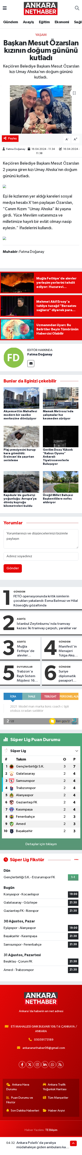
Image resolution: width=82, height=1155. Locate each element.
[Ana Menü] (5, 8)
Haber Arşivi (56, 1110)
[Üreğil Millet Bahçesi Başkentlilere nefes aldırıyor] (61, 482)
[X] (29, 1064)
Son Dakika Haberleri (25, 1110)
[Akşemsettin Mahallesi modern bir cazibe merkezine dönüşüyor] (21, 398)
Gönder (13, 568)
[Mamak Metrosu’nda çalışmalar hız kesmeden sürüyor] (61, 398)
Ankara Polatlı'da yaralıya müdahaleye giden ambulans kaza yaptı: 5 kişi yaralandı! (43, 1147)
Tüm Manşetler (58, 1097)
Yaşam (41, 35)
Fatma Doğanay (15, 149)
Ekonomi (62, 22)
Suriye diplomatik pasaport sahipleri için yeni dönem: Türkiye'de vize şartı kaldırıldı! (68, 676)
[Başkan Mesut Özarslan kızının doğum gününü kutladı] (41, 109)
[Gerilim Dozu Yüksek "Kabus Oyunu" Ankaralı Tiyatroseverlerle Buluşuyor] (61, 436)
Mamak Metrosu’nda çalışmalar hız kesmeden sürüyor (58, 415)
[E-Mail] (30, 363)
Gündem (10, 22)
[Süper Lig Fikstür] (76, 860)
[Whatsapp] (52, 1064)
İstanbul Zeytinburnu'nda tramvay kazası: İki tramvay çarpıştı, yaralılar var (47, 626)
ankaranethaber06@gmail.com (43, 1047)
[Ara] (77, 8)
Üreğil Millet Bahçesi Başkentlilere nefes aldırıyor (58, 499)
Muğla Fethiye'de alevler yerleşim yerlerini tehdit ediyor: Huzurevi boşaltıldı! (25, 651)
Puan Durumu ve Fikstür (19, 1100)
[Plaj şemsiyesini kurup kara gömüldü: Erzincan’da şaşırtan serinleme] (21, 436)
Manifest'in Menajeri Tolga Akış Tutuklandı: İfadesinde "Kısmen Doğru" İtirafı (69, 651)
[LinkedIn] (44, 1064)
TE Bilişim (51, 1130)
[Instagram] (37, 1064)
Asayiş (28, 22)
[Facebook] (22, 1064)
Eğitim (44, 22)
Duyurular (25, 667)
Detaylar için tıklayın (41, 844)
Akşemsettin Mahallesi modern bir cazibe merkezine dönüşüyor (20, 415)
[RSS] (60, 1064)
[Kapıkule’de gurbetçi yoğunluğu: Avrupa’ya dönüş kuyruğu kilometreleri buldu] (21, 482)
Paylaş (12, 138)
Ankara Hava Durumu (17, 1087)
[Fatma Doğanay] (14, 357)
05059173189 (43, 1039)
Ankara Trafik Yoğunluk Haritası (54, 1087)
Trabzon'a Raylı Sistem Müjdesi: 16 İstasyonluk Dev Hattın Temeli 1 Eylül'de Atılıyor (26, 676)
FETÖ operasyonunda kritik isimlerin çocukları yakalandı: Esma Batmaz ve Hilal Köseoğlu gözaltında (45, 601)
